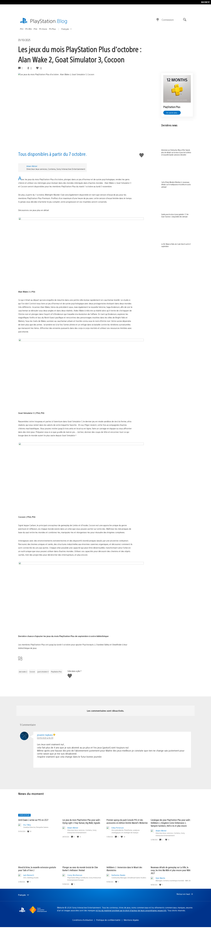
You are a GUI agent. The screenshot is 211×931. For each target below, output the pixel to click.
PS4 (35, 29)
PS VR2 (28, 29)
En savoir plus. (172, 113)
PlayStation (48, 20)
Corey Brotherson (74, 875)
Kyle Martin (160, 878)
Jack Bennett (28, 875)
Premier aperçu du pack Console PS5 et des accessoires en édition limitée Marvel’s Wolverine (127, 821)
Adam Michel (31, 166)
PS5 (21, 29)
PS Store (43, 29)
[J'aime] (28, 831)
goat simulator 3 (43, 672)
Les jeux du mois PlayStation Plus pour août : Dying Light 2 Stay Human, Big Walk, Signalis (81, 821)
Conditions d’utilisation (82, 920)
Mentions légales (131, 920)
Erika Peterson (117, 827)
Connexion (168, 19)
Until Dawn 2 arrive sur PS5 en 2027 (33, 819)
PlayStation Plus (56, 672)
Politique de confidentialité (108, 920)
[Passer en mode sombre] (157, 19)
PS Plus (52, 29)
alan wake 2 (23, 672)
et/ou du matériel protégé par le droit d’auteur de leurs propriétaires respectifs (131, 910)
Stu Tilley (27, 825)
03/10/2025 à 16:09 (45, 737)
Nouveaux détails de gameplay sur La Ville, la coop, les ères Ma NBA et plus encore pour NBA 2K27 (170, 870)
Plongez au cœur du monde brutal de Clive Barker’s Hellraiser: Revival (80, 869)
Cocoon (32, 672)
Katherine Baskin (118, 875)
